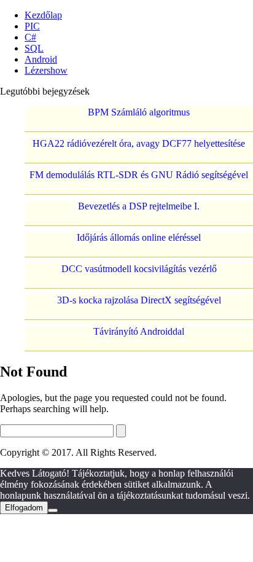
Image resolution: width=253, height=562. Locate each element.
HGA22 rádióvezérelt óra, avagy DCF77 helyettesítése (139, 143)
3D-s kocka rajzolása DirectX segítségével (139, 300)
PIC (32, 26)
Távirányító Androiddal (138, 331)
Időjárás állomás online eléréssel (139, 237)
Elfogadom (24, 507)
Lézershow (46, 70)
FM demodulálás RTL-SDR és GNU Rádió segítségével (138, 175)
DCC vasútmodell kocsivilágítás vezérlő (139, 268)
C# (30, 37)
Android (41, 59)
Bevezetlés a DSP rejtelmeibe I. (139, 206)
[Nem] (53, 510)
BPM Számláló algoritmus (139, 112)
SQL (34, 48)
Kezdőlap (43, 15)
